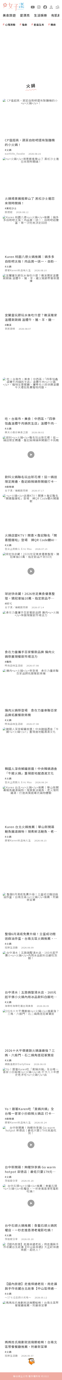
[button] (57, 7)
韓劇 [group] (53, 24)
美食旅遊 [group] (9, 15)
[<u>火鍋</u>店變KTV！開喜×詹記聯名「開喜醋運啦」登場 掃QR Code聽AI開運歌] (31, 513)
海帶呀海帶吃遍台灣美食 (19, 1006)
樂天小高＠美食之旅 (16, 432)
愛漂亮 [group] (25, 15)
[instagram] (39, 7)
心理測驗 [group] (10, 24)
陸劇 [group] (24, 24)
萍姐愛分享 (11, 1180)
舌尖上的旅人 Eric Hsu (18, 549)
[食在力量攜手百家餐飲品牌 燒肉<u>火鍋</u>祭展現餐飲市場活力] (31, 629)
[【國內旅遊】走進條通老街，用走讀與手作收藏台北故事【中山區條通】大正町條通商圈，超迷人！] (31, 1261)
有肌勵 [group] (56, 15)
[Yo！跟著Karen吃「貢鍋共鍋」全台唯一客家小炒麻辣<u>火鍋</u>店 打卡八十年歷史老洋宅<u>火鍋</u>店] (31, 1086)
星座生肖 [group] (39, 24)
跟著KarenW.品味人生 (18, 270)
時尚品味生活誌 (14, 665)
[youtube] (32, 7)
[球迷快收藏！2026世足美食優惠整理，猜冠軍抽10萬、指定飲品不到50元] (31, 571)
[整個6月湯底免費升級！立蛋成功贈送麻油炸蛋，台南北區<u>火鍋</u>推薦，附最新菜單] (31, 911)
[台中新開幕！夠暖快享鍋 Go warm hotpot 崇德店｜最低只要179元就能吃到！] (31, 1145)
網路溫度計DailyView (17, 1064)
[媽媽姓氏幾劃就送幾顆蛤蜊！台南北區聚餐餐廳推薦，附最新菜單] (31, 1320)
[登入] (51, 7)
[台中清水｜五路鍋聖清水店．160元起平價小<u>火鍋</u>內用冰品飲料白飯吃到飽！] (31, 970)
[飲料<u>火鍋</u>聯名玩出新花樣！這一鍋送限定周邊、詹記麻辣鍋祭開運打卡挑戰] (31, 454)
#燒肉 (8, 661)
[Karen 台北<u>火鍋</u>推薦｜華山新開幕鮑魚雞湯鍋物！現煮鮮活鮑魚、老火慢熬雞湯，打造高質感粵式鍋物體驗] (31, 804)
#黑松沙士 (11, 208)
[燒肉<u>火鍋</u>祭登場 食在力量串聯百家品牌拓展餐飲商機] (31, 688)
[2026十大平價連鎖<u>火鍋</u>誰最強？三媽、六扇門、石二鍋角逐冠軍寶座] (31, 1028)
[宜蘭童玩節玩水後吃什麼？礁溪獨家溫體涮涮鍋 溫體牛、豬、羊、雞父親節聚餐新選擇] (31, 292)
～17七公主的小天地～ (18, 1297)
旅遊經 (9, 212)
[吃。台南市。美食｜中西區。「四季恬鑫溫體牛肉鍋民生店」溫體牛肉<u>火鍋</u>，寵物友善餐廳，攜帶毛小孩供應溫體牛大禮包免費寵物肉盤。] (31, 396)
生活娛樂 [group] (40, 15)
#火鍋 (8, 150)
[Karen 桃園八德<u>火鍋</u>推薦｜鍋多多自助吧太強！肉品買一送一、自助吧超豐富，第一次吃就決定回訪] (31, 234)
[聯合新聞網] (5, 6)
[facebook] (45, 7)
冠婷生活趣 (11, 947)
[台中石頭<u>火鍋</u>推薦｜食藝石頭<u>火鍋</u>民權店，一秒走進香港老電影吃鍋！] (31, 1203)
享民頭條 (10, 328)
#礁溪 (8, 325)
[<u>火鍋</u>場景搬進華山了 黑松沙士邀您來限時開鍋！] (31, 176)
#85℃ (8, 603)
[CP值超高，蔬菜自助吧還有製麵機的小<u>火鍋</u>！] (31, 117)
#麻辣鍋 (9, 486)
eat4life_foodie (15, 153)
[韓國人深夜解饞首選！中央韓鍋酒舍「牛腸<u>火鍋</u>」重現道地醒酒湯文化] (31, 746)
